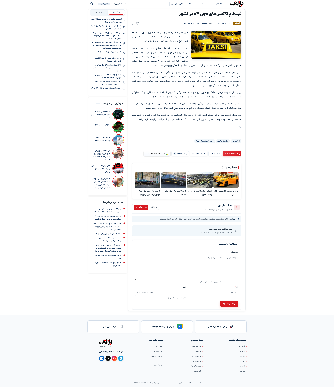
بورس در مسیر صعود (101, 124)
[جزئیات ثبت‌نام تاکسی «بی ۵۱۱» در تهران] (226, 180)
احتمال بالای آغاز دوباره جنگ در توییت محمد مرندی (108, 264)
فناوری (242, 366)
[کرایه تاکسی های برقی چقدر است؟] (173, 180)
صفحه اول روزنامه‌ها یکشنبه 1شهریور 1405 (102, 139)
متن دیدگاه (234, 252)
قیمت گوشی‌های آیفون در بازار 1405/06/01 (105, 88)
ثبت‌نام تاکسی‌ (222, 141)
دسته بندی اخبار (218, 3)
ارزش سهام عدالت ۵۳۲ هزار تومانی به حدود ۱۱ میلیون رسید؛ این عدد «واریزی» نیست (107, 68)
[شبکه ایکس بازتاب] (108, 358)
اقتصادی (242, 346)
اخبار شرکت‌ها (196, 366)
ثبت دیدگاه (143, 207)
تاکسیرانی (235, 141)
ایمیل (183, 287)
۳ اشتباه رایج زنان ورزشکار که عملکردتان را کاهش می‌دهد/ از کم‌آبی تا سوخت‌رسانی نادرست (101, 183)
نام (236, 287)
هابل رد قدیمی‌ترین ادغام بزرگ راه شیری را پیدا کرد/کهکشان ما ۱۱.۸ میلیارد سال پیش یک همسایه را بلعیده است (106, 45)
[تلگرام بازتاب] (120, 358)
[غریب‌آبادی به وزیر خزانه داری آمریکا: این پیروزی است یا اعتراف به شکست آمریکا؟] (118, 154)
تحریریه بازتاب (223, 23)
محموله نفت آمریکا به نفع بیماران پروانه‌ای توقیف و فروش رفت (110, 240)
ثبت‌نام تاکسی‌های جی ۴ (204, 141)
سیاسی (242, 356)
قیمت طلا (197, 351)
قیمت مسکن (196, 356)
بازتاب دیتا (197, 371)
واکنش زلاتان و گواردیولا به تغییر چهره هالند (108, 257)
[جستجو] (91, 4)
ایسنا (239, 126)
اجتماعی (242, 351)
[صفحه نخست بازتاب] (105, 342)
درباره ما (159, 346)
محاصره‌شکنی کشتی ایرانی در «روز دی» (108, 234)
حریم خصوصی (156, 356)
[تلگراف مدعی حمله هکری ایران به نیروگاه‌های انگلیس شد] (118, 114)
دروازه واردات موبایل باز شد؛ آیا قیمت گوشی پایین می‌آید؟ (108, 60)
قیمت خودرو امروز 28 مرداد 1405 (109, 52)
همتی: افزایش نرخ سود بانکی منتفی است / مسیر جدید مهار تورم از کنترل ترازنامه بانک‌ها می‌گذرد (107, 226)
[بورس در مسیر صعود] (117, 127)
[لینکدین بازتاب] (101, 358)
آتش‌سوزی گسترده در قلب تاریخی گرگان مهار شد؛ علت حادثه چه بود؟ (106, 21)
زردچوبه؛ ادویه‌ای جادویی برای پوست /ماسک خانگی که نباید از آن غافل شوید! (108, 218)
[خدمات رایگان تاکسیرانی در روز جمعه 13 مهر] (200, 180)
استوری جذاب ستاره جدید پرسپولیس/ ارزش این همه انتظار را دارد (107, 76)
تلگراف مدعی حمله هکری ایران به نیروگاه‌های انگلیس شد (100, 114)
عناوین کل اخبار (177, 3)
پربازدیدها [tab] (116, 12)
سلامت (242, 371)
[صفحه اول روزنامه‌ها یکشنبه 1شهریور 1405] (118, 140)
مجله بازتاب (201, 3)
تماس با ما (158, 351)
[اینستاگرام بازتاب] (114, 358)
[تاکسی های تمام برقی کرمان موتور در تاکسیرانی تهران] (147, 180)
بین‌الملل (242, 361)
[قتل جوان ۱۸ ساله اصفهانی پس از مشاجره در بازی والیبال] (118, 168)
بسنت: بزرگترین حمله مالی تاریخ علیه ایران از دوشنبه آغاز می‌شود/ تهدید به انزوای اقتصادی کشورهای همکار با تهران (107, 248)
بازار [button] (190, 3)
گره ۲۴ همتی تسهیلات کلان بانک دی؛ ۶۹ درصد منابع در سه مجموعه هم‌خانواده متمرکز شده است (106, 35)
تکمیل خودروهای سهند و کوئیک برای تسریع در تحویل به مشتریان (106, 27)
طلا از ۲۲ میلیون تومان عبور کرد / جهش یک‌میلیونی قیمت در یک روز (107, 83)
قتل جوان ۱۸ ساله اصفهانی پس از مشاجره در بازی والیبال (100, 169)
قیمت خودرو (196, 346)
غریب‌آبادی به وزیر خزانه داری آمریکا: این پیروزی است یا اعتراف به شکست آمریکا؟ (101, 155)
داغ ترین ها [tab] (99, 12)
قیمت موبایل (196, 361)
